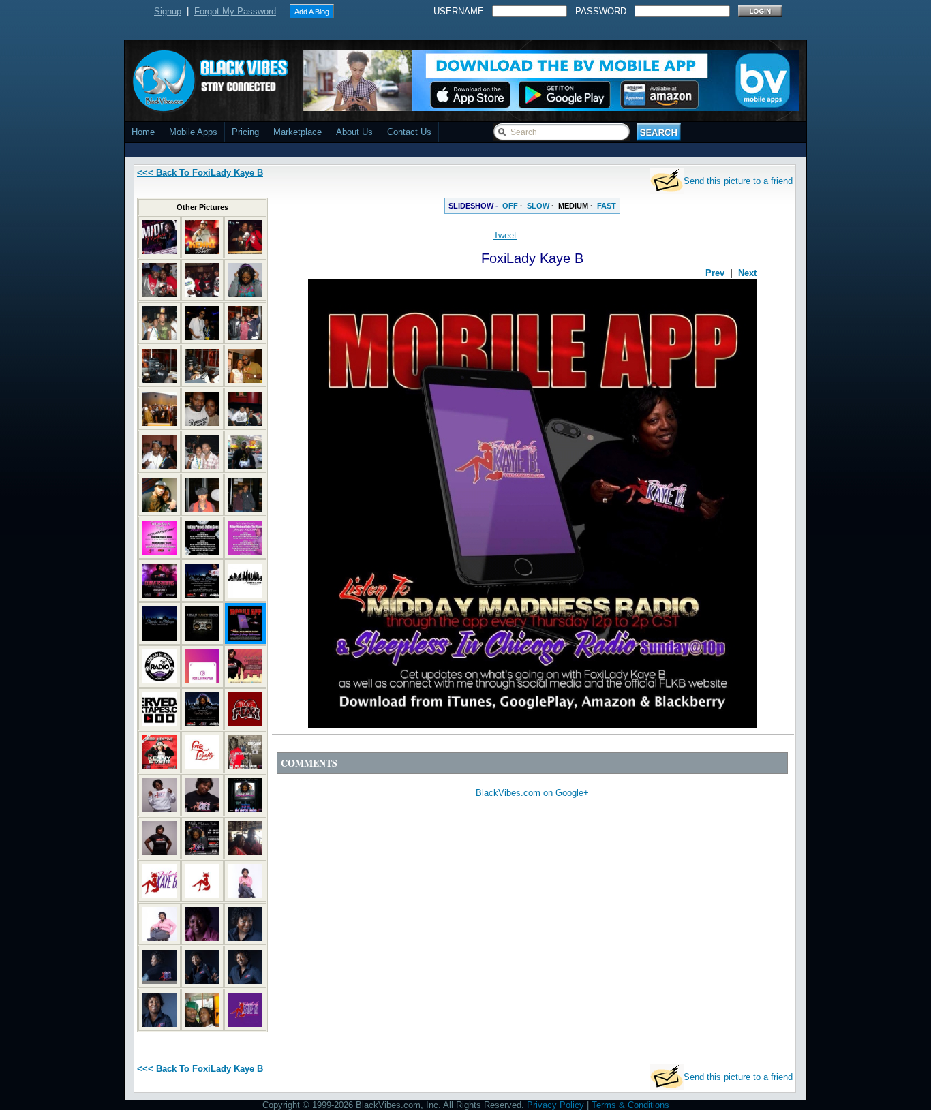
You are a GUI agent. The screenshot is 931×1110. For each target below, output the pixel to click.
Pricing (245, 132)
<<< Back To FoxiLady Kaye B (200, 173)
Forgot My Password (235, 11)
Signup (167, 11)
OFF (510, 206)
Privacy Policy (555, 1105)
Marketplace (297, 132)
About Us (354, 132)
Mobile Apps (193, 132)
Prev (714, 273)
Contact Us (409, 132)
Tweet (505, 235)
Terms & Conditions (630, 1105)
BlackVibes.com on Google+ (532, 793)
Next (747, 273)
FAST (606, 206)
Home (143, 132)
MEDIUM (573, 206)
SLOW (538, 206)
